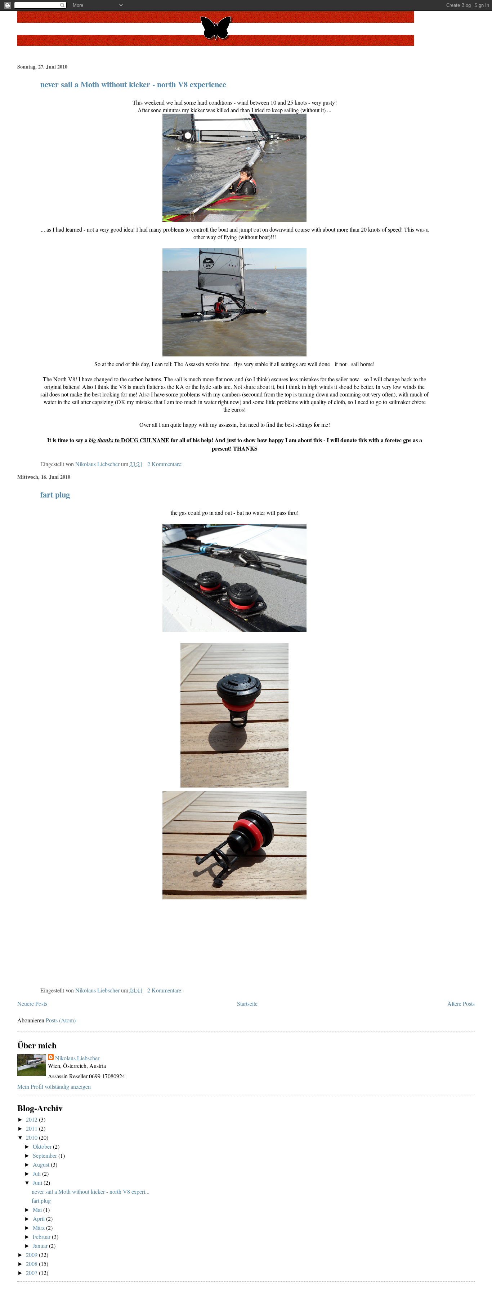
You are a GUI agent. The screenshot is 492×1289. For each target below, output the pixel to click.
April (39, 1218)
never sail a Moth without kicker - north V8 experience (133, 84)
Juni (38, 1182)
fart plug (55, 494)
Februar (42, 1236)
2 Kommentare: (165, 464)
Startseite (247, 1003)
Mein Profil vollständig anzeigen (54, 1086)
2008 (32, 1263)
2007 (32, 1272)
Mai (38, 1209)
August (42, 1164)
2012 (32, 1119)
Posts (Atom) (61, 1020)
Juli (37, 1173)
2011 (32, 1128)
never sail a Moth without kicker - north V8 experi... (90, 1191)
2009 (32, 1254)
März (39, 1227)
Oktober (43, 1146)
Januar (41, 1245)
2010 (32, 1137)
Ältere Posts (461, 1003)
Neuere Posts (32, 1003)
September (45, 1155)
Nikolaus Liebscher (77, 1058)
